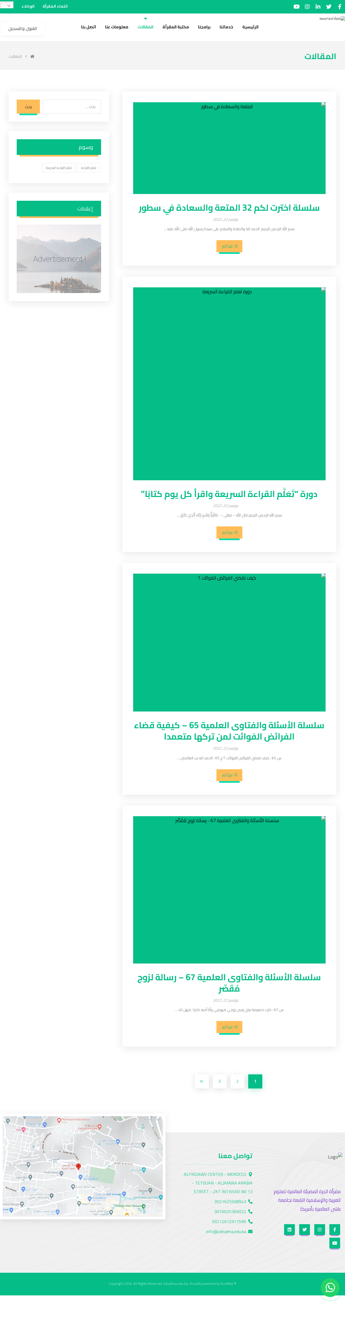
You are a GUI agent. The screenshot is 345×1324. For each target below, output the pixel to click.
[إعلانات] (59, 258)
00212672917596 (229, 1221)
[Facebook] (339, 6)
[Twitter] (328, 6)
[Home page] (32, 56)
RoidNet (227, 1283)
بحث (28, 107)
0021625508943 (230, 1201)
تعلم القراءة (88, 168)
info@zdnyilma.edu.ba (226, 1231)
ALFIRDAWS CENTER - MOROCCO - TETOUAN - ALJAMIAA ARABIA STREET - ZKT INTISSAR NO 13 (218, 1183)
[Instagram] (307, 6)
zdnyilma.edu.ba (175, 1283)
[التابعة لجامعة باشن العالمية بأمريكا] (327, 24)
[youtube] (296, 6)
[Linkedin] (318, 6)
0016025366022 (230, 1211)
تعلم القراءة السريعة (59, 168)
